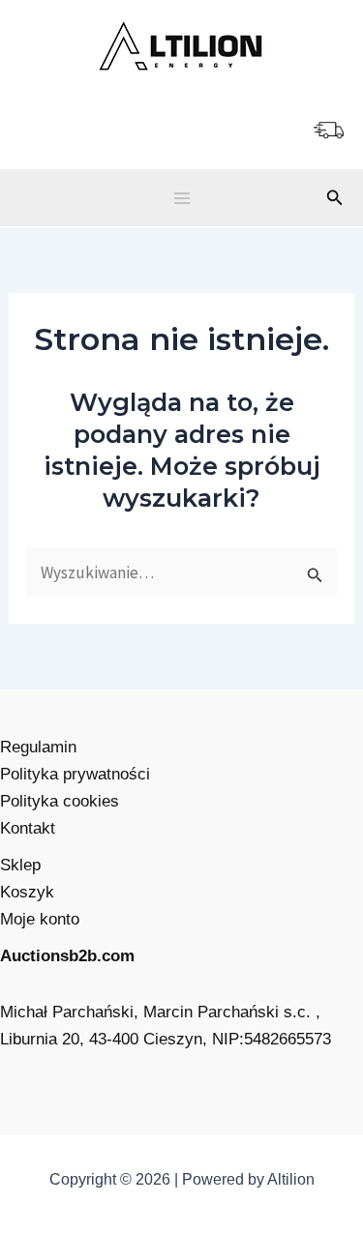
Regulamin (38, 747)
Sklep (20, 865)
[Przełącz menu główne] (182, 198)
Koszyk (27, 892)
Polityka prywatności (75, 774)
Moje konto (39, 919)
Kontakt (27, 828)
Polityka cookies (59, 801)
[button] (335, 198)
